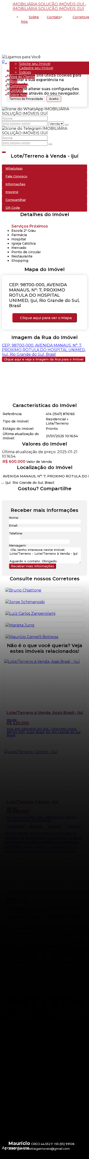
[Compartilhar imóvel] (4, 152)
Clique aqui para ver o (46, 317)
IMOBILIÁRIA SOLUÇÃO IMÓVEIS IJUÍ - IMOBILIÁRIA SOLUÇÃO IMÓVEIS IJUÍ (49, 6)
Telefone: (16, 533)
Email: (13, 525)
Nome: (14, 517)
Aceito (54, 99)
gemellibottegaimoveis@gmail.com (43, 1148)
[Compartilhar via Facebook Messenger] (49, 497)
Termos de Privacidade (26, 99)
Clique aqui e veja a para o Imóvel (43, 359)
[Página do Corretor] (31, 637)
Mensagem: (17, 545)
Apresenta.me (15, 1148)
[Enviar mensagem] (67, 125)
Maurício (19, 1143)
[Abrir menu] (1, 57)
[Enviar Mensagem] (50, 144)
